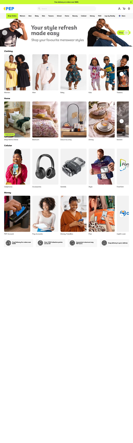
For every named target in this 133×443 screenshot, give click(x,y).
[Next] (126, 32)
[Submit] (39, 8)
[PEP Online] (9, 8)
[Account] (119, 8)
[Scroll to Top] (129, 431)
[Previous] (4, 32)
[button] (124, 8)
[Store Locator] (129, 9)
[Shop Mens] (66, 32)
